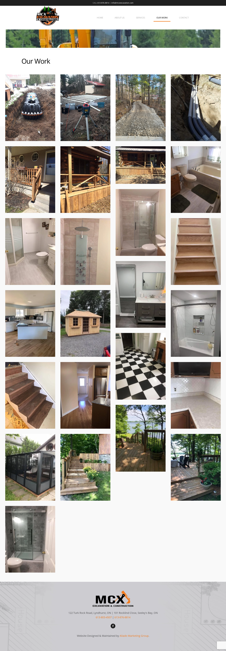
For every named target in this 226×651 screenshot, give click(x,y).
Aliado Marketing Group (134, 635)
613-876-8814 (103, 3)
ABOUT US (120, 17)
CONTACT (184, 17)
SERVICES (140, 17)
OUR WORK (162, 17)
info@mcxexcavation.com (122, 3)
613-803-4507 (104, 617)
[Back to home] (48, 15)
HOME (100, 17)
